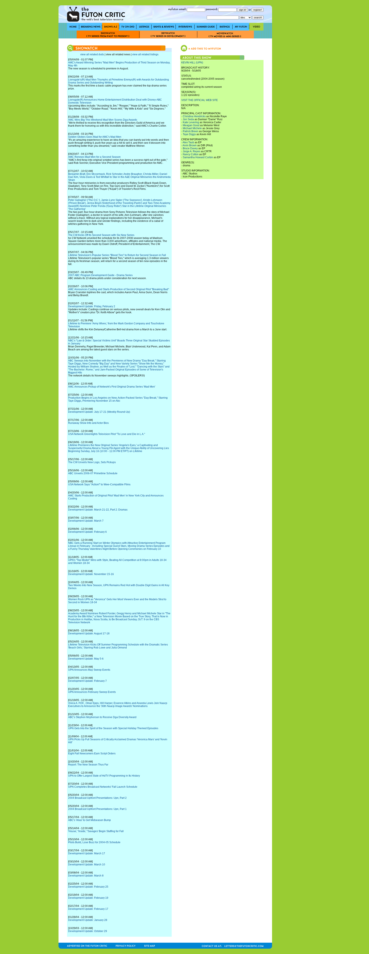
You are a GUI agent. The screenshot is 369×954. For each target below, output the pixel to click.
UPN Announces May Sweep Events (89, 669)
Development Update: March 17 (86, 853)
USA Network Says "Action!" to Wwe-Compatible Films (99, 484)
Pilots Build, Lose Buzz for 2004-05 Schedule (94, 842)
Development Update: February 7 (87, 680)
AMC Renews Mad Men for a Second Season (94, 156)
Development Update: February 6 (87, 531)
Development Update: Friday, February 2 (91, 306)
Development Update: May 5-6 (86, 658)
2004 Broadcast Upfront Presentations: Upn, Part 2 (97, 797)
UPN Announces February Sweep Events (92, 692)
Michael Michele (192, 128)
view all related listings (145, 54)
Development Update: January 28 (87, 920)
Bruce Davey (190, 148)
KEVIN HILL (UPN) (192, 62)
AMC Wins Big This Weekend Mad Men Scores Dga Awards (102, 119)
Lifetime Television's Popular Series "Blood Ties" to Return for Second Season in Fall (117, 255)
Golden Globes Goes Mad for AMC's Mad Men (94, 136)
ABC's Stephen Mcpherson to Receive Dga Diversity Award (102, 717)
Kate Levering (191, 122)
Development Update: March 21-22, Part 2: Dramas (97, 509)
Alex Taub (188, 142)
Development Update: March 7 (86, 520)
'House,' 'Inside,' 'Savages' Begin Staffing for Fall (96, 831)
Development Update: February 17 (88, 908)
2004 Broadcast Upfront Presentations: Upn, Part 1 (97, 809)
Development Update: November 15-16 (91, 574)
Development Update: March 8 (86, 875)
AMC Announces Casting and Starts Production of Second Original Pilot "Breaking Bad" (118, 289)
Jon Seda (188, 119)
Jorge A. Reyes (191, 151)
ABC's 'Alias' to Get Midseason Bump (89, 820)
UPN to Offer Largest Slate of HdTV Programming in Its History (104, 775)
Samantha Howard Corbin (198, 157)
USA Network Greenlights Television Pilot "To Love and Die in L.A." (106, 434)
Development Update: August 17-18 (89, 633)
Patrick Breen (190, 131)
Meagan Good (191, 125)
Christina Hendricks (194, 116)
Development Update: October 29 (87, 931)
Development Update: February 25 (88, 886)
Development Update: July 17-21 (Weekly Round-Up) (99, 411)
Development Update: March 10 (86, 864)
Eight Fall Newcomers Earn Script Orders (92, 753)
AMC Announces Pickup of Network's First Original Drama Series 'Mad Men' (111, 386)
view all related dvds (92, 54)
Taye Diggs (189, 134)
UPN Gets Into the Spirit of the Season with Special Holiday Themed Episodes (113, 728)
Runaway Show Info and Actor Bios (88, 422)
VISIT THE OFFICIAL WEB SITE (199, 100)
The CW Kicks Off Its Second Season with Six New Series (101, 235)
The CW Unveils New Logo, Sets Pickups (92, 462)
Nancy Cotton (191, 154)
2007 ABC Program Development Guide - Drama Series (100, 275)
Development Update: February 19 (88, 897)
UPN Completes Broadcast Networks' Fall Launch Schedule (102, 786)
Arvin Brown (190, 145)
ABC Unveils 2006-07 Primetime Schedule (92, 473)
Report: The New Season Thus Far (88, 764)
